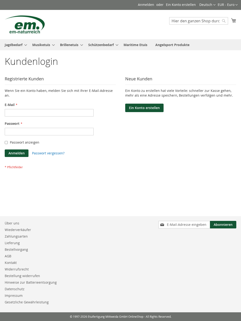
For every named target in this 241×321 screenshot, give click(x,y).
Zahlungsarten (16, 236)
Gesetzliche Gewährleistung (27, 302)
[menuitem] (14, 44)
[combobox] (198, 21)
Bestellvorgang (16, 249)
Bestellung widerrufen (22, 276)
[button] (228, 5)
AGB (8, 256)
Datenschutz (14, 289)
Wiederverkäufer (18, 229)
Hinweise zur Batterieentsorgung (31, 282)
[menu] (120, 44)
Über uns (12, 223)
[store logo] (25, 24)
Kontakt (11, 262)
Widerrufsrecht (17, 269)
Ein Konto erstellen (181, 4)
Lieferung (12, 243)
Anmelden (146, 4)
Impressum (14, 295)
